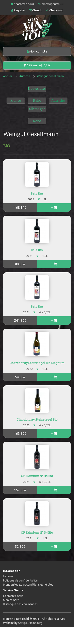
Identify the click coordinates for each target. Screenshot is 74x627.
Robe (37, 121)
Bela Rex (37, 193)
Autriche (24, 76)
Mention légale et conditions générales (28, 584)
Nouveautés (37, 89)
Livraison (8, 576)
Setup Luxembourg (30, 623)
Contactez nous (13, 596)
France (15, 101)
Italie (37, 101)
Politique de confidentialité (20, 580)
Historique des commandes (20, 604)
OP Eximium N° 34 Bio (37, 476)
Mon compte (38, 51)
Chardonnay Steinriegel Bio (37, 419)
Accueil (8, 76)
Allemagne (37, 109)
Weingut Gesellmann (50, 76)
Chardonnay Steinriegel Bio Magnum (37, 363)
